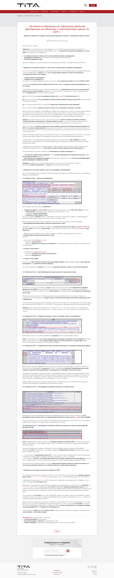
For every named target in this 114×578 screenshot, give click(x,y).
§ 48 (45, 477)
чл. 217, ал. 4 (65, 456)
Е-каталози (54, 11)
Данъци (38, 16)
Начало (20, 16)
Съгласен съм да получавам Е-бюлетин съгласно (55, 555)
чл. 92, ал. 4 (27, 71)
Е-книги (63, 11)
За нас (95, 574)
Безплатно (29, 16)
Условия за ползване (22, 572)
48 (29, 503)
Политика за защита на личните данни (26, 574)
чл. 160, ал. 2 (58, 378)
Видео (82, 11)
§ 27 (30, 81)
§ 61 (60, 477)
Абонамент (94, 571)
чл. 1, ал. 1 (60, 96)
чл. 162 (72, 228)
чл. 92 (56, 49)
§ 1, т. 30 (52, 91)
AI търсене (44, 11)
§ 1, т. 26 (76, 417)
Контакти (94, 572)
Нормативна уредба (57, 572)
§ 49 (49, 477)
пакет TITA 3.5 (34, 11)
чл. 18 (66, 309)
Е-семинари (73, 11)
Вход (93, 5)
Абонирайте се (27, 517)
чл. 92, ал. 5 (79, 497)
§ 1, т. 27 (60, 308)
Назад (57, 531)
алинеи (79, 226)
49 (32, 503)
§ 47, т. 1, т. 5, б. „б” (38, 477)
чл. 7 (42, 480)
